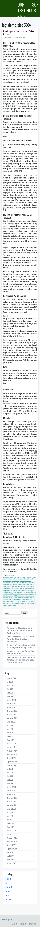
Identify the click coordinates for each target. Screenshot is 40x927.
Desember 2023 (12, 794)
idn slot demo (16, 592)
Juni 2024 (10, 772)
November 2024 (12, 754)
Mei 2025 (10, 732)
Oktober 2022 (11, 845)
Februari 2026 (11, 700)
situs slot (8, 879)
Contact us (22, 924)
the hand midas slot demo (9, 605)
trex (10, 919)
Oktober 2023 (11, 801)
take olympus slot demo (30, 603)
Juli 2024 (10, 769)
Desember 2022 (12, 838)
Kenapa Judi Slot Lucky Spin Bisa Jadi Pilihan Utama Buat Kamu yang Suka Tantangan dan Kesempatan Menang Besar (21, 660)
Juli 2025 (10, 725)
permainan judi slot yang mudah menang (13, 594)
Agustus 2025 (11, 722)
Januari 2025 (11, 747)
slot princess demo (20, 599)
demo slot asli (31, 583)
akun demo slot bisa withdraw (29, 577)
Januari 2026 (11, 703)
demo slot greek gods (12, 586)
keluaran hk (8, 887)
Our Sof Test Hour (27, 7)
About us (14, 924)
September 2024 (12, 761)
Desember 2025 (12, 707)
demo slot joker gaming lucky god (26, 586)
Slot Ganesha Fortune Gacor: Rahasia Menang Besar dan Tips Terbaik (21, 652)
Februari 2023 (11, 830)
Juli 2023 (10, 812)
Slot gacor (8, 899)
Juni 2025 (10, 729)
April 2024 (10, 780)
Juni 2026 (10, 685)
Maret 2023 (10, 827)
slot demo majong (17, 597)
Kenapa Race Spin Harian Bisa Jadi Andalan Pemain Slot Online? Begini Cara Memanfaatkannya (20, 639)
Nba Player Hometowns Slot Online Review (18, 32)
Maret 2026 (10, 696)
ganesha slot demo (28, 590)
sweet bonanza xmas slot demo (16, 603)
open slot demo (32, 592)
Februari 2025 (11, 743)
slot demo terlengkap (27, 597)
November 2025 (12, 711)
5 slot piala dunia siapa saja (14, 577)
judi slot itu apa (23, 592)
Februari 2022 (11, 863)
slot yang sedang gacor (21, 601)
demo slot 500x (14, 583)
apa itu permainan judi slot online (26, 579)
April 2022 (10, 856)
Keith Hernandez (21, 37)
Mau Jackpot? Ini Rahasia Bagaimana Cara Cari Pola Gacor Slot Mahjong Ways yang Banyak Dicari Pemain (20, 630)
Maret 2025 (10, 740)
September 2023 (12, 805)
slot (6, 883)
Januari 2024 (11, 790)
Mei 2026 (10, 689)
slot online (8, 891)
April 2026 (10, 693)
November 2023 (12, 798)
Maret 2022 (10, 859)
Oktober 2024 (11, 758)
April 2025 (10, 736)
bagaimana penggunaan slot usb (11, 581)
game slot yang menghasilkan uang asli (13, 590)
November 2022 (12, 841)
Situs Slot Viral (11, 575)
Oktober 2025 (11, 714)
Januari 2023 (11, 834)
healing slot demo (7, 592)
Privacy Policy (33, 924)
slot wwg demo (28, 599)
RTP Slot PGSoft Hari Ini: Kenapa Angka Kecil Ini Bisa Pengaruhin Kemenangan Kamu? (21, 646)
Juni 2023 (10, 816)
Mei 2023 (10, 819)
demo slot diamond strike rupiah (21, 584)
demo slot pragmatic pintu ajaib (11, 588)
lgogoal (7, 895)
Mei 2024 (10, 776)
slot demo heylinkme (19, 596)
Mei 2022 (10, 852)
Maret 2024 (10, 783)
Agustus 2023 (11, 809)
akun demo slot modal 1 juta (10, 579)
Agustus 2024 (11, 765)
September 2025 (12, 718)
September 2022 (12, 849)
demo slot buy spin (7, 584)
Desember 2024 (12, 751)
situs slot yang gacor (29, 594)
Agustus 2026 (11, 678)
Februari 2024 (11, 787)
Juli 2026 (10, 682)
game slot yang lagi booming (26, 588)
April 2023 (10, 823)
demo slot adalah (23, 583)
